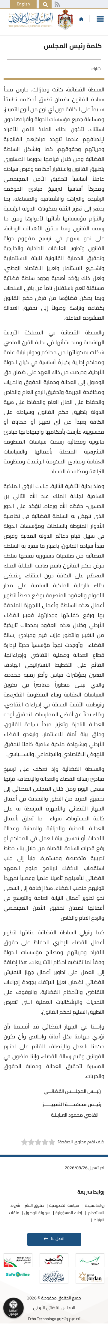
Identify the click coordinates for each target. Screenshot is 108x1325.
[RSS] (57, 4)
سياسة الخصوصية (64, 1205)
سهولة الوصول (37, 1212)
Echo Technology (42, 1318)
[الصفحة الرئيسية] (81, 19)
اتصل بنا (57, 1238)
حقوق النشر (34, 1205)
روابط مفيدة (94, 1205)
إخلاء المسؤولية (69, 1212)
